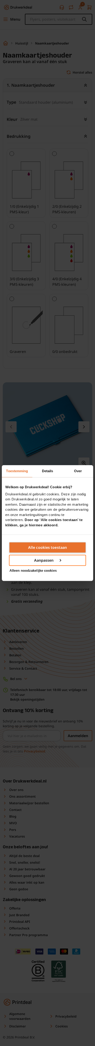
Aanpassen (44, 560)
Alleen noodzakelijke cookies (33, 570)
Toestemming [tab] (17, 471)
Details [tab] (47, 471)
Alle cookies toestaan (47, 547)
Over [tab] (78, 471)
